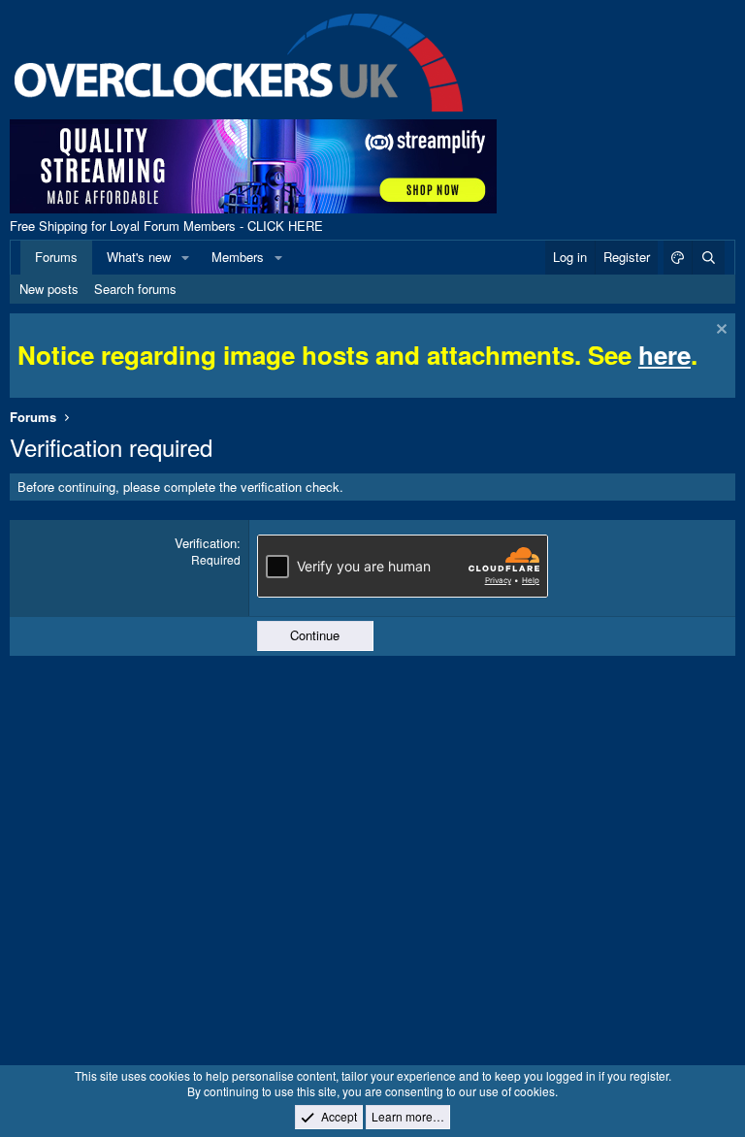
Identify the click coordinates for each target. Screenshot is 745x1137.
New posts (49, 288)
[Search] (708, 257)
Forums (56, 256)
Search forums (135, 288)
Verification (206, 543)
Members (237, 256)
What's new (139, 256)
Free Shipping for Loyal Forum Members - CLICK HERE (166, 225)
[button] (185, 257)
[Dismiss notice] (719, 331)
